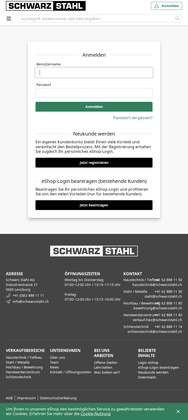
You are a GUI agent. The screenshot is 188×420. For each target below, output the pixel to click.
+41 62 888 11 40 (168, 315)
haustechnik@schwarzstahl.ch (157, 284)
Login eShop (148, 362)
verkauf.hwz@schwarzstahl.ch (157, 319)
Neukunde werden (153, 372)
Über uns (57, 357)
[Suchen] (177, 18)
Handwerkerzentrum (23, 372)
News (54, 367)
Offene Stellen (106, 362)
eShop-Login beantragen (158, 367)
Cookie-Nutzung (96, 413)
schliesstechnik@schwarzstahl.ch (155, 331)
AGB (9, 398)
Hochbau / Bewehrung (24, 367)
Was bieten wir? (107, 372)
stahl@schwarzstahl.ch (163, 296)
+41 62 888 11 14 (168, 326)
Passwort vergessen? (133, 117)
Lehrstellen (103, 367)
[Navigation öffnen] (9, 18)
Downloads (147, 377)
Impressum (26, 398)
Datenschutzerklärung (58, 398)
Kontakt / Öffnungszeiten (70, 372)
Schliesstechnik (18, 377)
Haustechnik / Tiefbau (24, 357)
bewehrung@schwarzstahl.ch (157, 308)
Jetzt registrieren (94, 162)
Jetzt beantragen (94, 205)
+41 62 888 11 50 (168, 279)
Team (54, 362)
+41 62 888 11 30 (168, 291)
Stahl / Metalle (18, 362)
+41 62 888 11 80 (168, 303)
